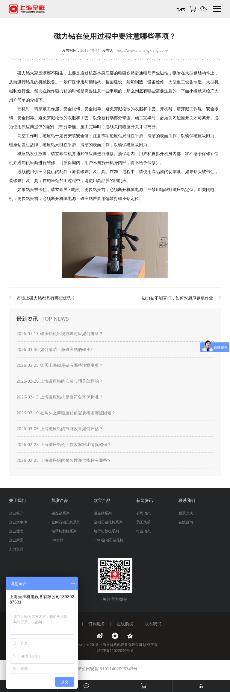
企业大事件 (18, 522)
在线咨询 (185, 522)
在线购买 (124, 624)
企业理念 (16, 531)
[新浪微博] (100, 636)
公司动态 (143, 513)
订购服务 (96, 624)
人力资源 (16, 549)
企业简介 (16, 513)
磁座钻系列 (60, 513)
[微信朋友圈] (115, 636)
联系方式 (185, 513)
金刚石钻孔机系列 (66, 522)
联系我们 (153, 624)
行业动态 (143, 531)
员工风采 (143, 522)
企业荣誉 (16, 540)
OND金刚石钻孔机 (108, 540)
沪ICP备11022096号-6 (115, 650)
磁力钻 (61, 91)
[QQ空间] (130, 636)
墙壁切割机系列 (64, 531)
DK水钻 (57, 540)
